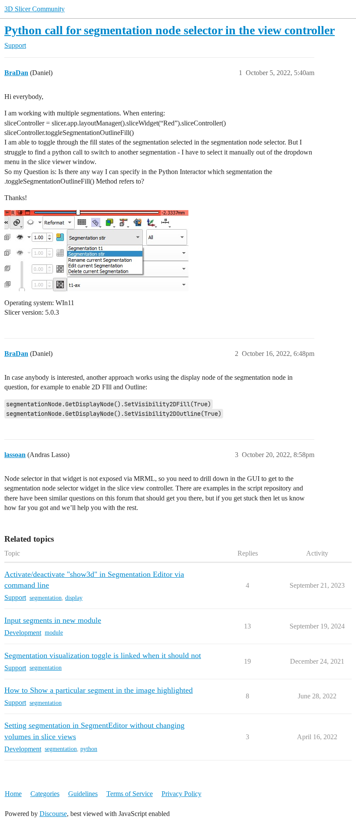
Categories (44, 793)
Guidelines (83, 793)
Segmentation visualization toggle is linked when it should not (102, 655)
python (88, 749)
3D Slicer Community (34, 9)
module (54, 632)
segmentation (46, 598)
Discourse (53, 813)
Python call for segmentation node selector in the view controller (169, 30)
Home (13, 793)
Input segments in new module (52, 620)
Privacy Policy (181, 793)
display (73, 598)
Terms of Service (129, 793)
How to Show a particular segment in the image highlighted (98, 690)
